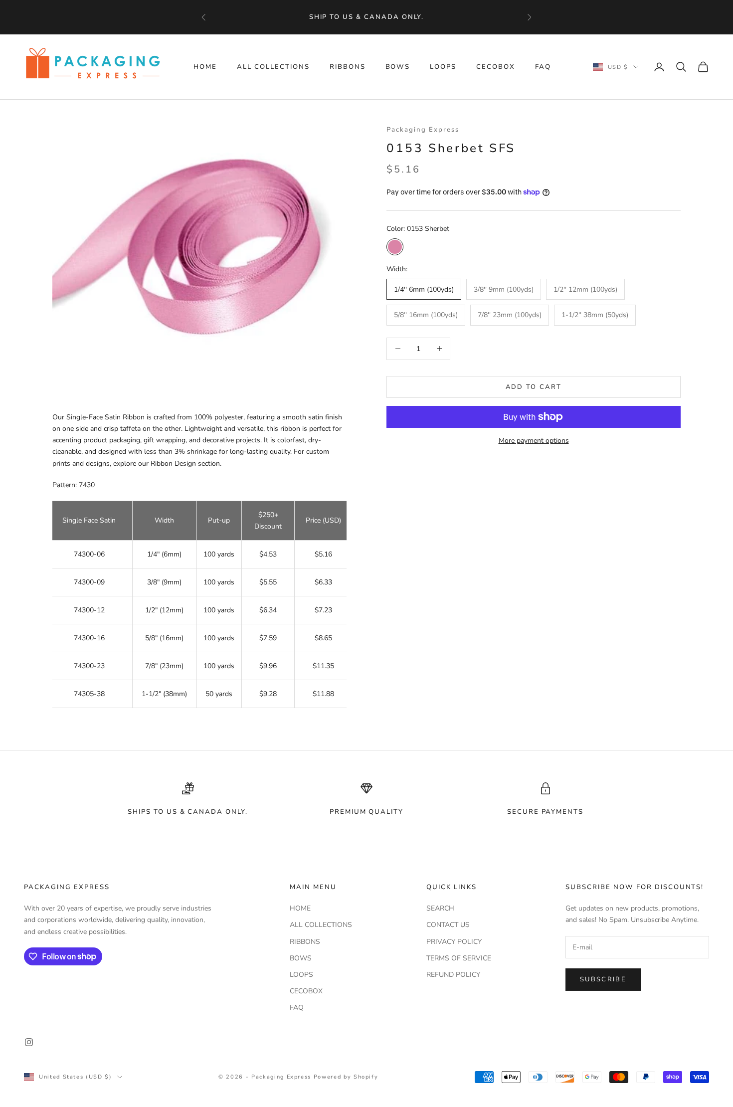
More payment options (534, 440)
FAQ (543, 66)
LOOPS (443, 66)
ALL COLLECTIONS (273, 66)
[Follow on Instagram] (29, 1042)
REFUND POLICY (453, 974)
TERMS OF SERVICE (458, 958)
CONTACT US (448, 924)
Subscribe (603, 979)
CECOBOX (495, 66)
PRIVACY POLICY (454, 941)
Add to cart (534, 386)
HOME (205, 66)
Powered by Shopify (346, 1077)
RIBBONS (348, 66)
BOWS (397, 66)
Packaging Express (422, 129)
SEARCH (440, 908)
